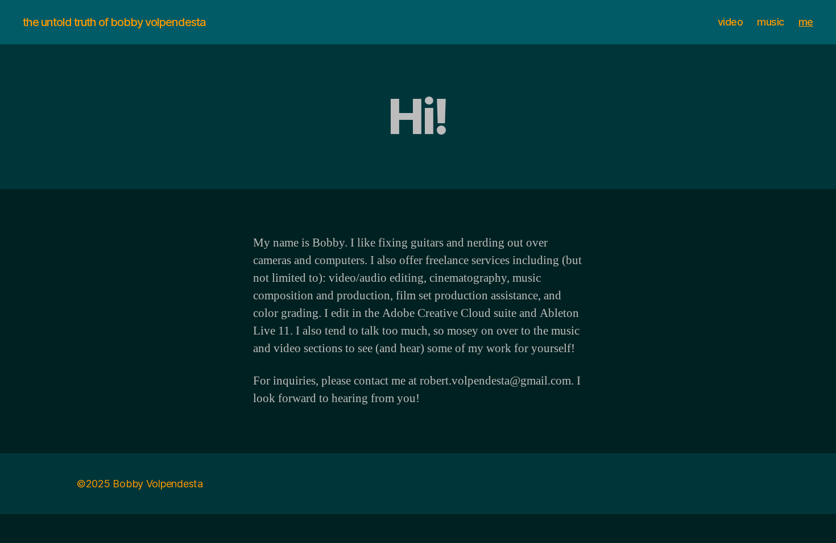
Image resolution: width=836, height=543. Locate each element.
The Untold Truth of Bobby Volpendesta (114, 22)
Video (730, 22)
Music (770, 22)
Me (805, 22)
